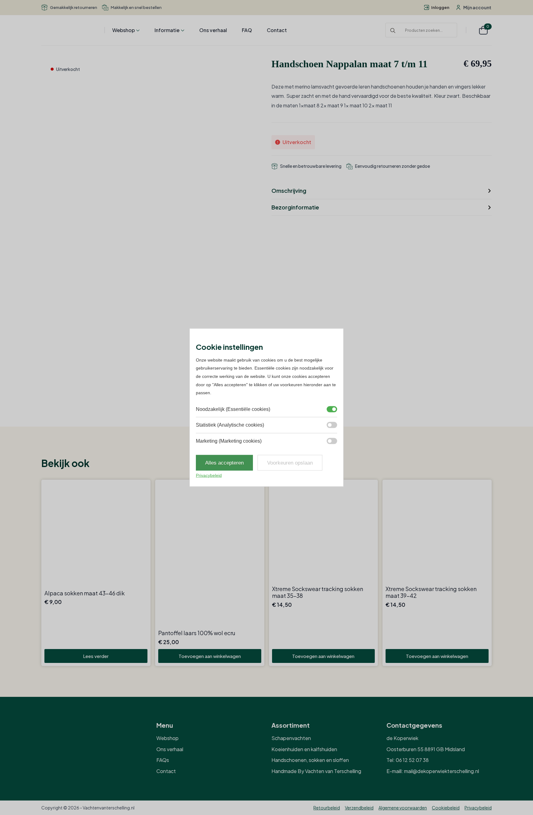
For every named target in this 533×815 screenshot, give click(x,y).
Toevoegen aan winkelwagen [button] (210, 656)
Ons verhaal (213, 30)
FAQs (162, 760)
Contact (277, 30)
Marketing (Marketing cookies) (229, 440)
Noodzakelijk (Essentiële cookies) (233, 409)
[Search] (393, 30)
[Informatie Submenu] (182, 30)
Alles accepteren (224, 463)
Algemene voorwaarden (402, 807)
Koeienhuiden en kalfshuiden (304, 749)
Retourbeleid (326, 807)
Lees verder (96, 656)
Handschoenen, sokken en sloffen (310, 760)
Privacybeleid (478, 807)
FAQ (247, 30)
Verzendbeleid (359, 807)
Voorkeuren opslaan (290, 463)
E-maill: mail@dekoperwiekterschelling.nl (432, 771)
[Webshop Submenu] (137, 30)
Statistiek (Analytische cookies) (230, 425)
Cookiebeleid (446, 807)
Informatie (167, 30)
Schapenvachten (291, 738)
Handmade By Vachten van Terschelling (316, 771)
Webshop (123, 30)
